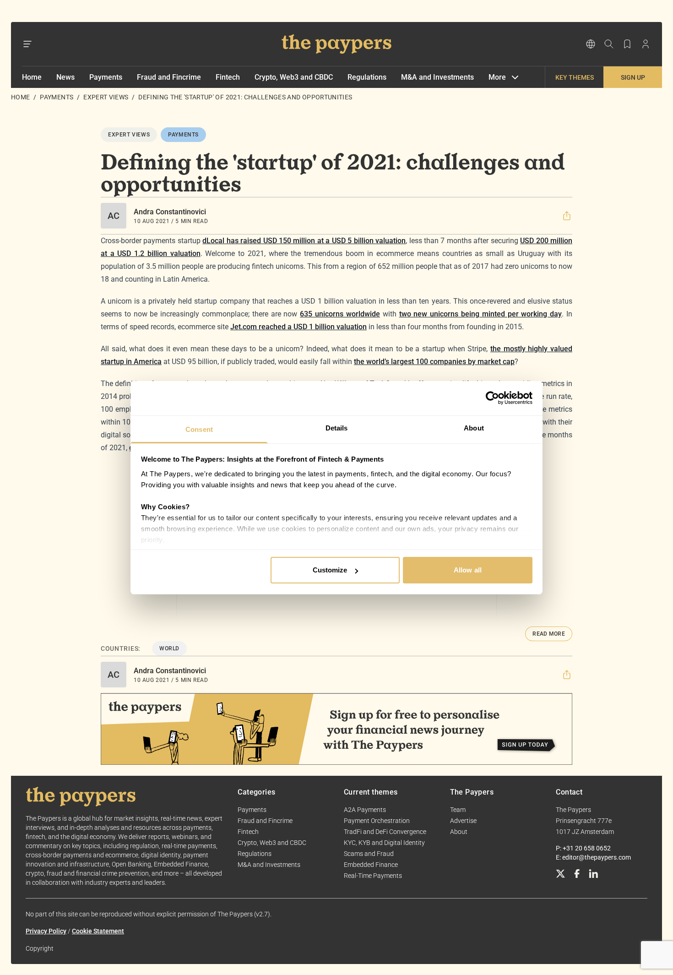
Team (458, 809)
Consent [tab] (199, 429)
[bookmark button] (627, 43)
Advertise (463, 820)
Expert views (105, 97)
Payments (105, 77)
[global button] (590, 43)
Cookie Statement (98, 931)
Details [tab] (337, 428)
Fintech (228, 77)
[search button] (608, 43)
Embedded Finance (371, 864)
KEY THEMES (574, 77)
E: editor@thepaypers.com (593, 857)
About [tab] (474, 428)
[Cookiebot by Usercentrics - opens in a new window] (492, 398)
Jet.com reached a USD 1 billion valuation (298, 326)
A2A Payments (365, 809)
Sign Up (633, 77)
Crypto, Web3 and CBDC (294, 77)
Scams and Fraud (369, 853)
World (169, 648)
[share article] (566, 215)
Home (32, 77)
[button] (566, 215)
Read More (548, 634)
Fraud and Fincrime (169, 77)
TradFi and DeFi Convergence (385, 831)
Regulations (366, 77)
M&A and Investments (437, 77)
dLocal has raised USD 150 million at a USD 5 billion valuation (304, 240)
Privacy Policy (46, 931)
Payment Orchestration (377, 820)
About (458, 831)
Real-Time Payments (373, 875)
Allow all (468, 570)
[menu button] (27, 43)
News (65, 77)
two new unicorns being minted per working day (480, 314)
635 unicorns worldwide (340, 314)
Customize (330, 570)
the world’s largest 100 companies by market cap (434, 361)
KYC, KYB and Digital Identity (384, 842)
